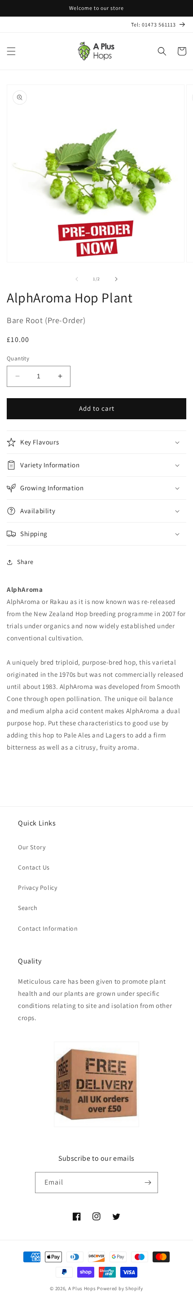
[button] (11, 51)
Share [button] (25, 562)
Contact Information (48, 928)
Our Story (31, 847)
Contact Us (34, 867)
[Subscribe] (148, 1182)
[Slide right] (116, 279)
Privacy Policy (37, 887)
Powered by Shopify (120, 1288)
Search (28, 908)
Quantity (18, 358)
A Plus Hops (82, 1288)
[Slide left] (77, 279)
